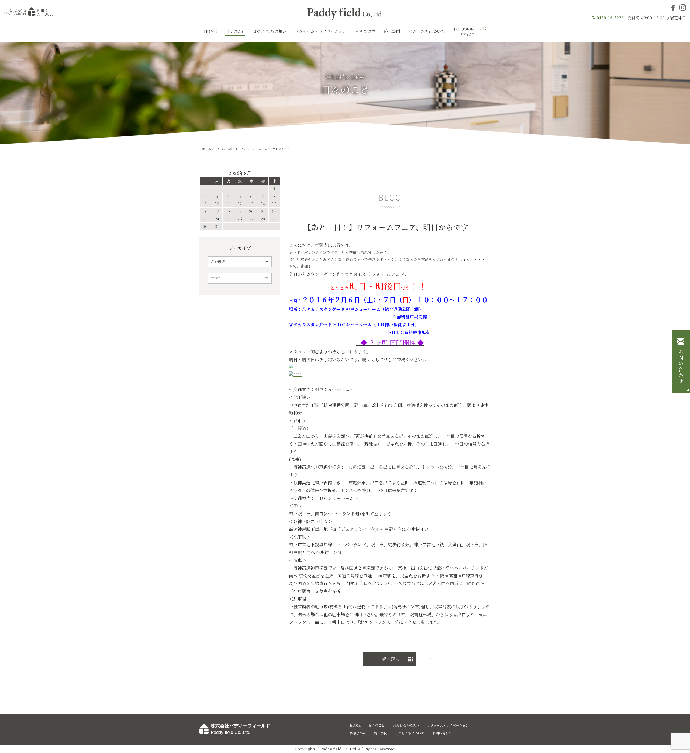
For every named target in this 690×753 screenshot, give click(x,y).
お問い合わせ (680, 366)
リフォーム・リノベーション (321, 31)
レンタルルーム (467, 31)
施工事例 (392, 31)
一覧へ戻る (388, 659)
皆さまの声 (365, 31)
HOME (210, 31)
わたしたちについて (427, 31)
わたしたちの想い (270, 31)
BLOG (218, 148)
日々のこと (235, 31)
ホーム (206, 148)
